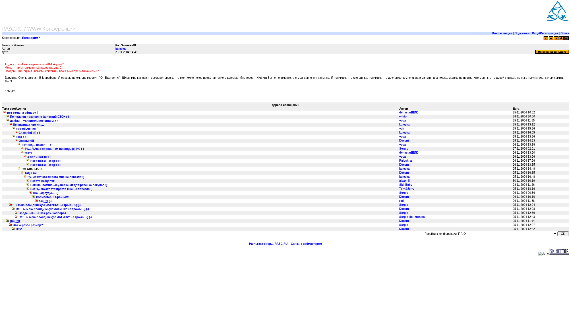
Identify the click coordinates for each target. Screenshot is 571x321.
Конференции (502, 33)
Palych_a (405, 160)
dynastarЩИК (408, 112)
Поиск (565, 33)
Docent (404, 140)
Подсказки (522, 33)
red (401, 200)
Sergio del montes (412, 216)
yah (401, 128)
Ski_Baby (405, 184)
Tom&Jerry (406, 188)
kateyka (120, 48)
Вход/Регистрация (545, 33)
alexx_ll (404, 180)
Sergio (403, 148)
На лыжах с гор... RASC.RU (268, 243)
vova (402, 120)
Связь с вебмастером (306, 243)
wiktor (403, 116)
